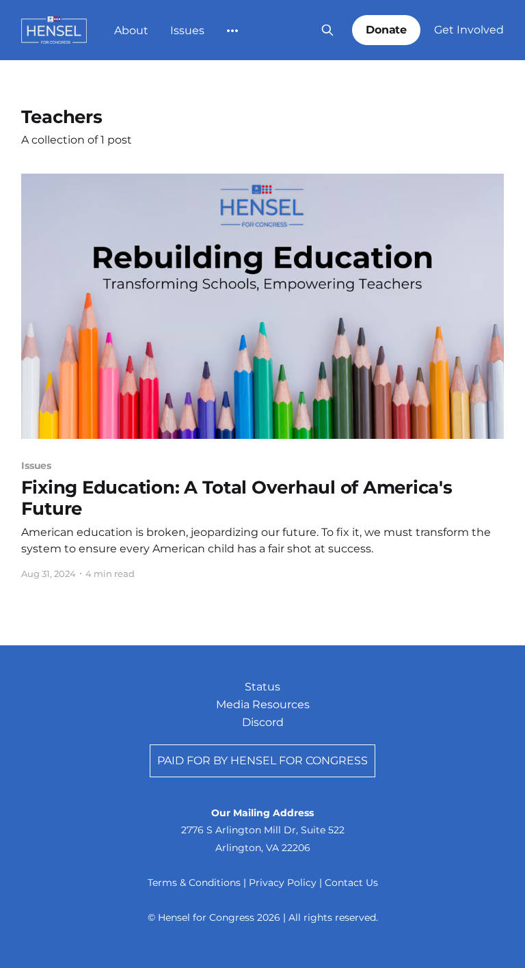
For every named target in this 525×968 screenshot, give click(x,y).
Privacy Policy (283, 882)
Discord (263, 722)
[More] (232, 31)
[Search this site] (327, 30)
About (131, 30)
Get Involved (469, 29)
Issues (187, 30)
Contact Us (351, 882)
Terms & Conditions (194, 882)
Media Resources (263, 704)
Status (262, 686)
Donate (386, 29)
